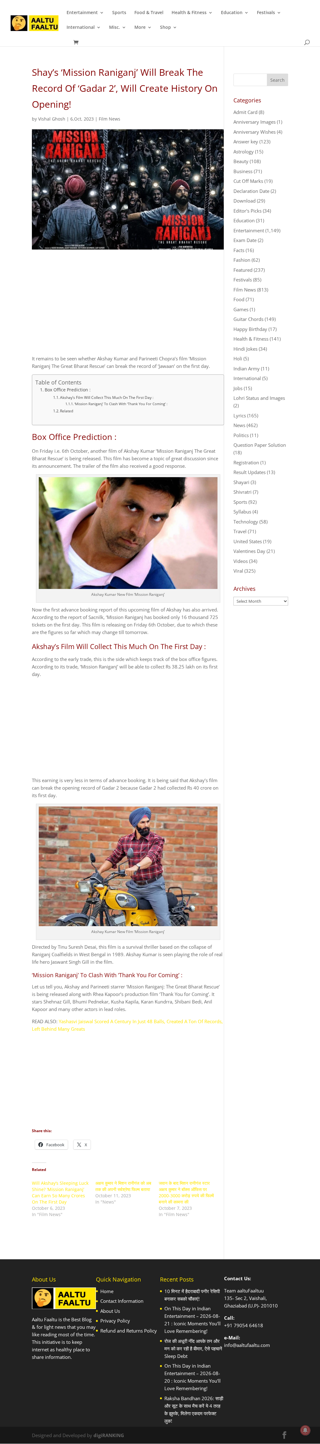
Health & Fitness (189, 12)
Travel (240, 531)
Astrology (243, 151)
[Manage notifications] (305, 1430)
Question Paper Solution (259, 445)
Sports (119, 12)
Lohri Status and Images (259, 398)
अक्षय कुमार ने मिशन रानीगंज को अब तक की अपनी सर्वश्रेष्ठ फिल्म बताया (123, 1186)
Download (244, 201)
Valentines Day (249, 551)
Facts (238, 250)
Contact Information (121, 1301)
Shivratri (242, 492)
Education (231, 12)
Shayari (241, 482)
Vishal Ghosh (51, 119)
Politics (241, 435)
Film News (109, 119)
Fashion (241, 260)
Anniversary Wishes (254, 132)
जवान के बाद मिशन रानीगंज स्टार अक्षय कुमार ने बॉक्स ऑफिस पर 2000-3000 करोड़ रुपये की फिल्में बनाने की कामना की (186, 1192)
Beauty (240, 161)
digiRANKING (108, 1435)
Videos (240, 561)
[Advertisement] (128, 308)
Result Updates (249, 472)
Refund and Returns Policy (128, 1331)
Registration (246, 462)
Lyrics (239, 415)
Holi (237, 358)
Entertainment (82, 12)
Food (238, 299)
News (239, 425)
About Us (110, 1311)
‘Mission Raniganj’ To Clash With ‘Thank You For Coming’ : (121, 403)
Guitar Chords (248, 319)
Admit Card (245, 112)
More (140, 27)
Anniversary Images (254, 122)
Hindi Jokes (245, 349)
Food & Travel (148, 12)
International (81, 27)
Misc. (114, 27)
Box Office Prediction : (68, 390)
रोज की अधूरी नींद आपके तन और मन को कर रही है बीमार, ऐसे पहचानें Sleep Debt (193, 1348)
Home (106, 1291)
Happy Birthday (250, 329)
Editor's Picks (247, 211)
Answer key (245, 141)
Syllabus (242, 511)
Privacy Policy (115, 1321)
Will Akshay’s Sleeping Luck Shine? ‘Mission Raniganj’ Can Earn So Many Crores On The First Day (60, 1192)
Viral (238, 571)
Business (242, 171)
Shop (165, 27)
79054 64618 (248, 1325)
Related (66, 411)
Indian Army (246, 368)
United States (247, 541)
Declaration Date (251, 191)
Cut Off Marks (248, 181)
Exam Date (245, 240)
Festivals (266, 12)
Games (240, 309)
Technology (245, 521)
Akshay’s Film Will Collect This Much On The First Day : (106, 397)
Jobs (237, 388)
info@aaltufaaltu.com (247, 1345)
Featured (242, 270)
